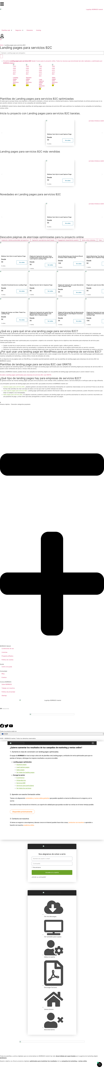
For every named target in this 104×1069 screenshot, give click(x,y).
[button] (2, 133)
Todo (100, 240)
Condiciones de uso (8, 648)
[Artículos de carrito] (52, 39)
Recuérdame (37, 867)
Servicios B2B (20, 783)
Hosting (38, 30)
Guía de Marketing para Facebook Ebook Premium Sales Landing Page (70, 256)
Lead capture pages (22, 767)
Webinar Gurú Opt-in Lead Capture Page (59, 134)
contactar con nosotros (76, 822)
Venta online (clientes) (88, 240)
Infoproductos (21, 780)
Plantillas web (6, 30)
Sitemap (4, 695)
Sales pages (20, 770)
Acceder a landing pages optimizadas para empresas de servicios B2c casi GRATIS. (25, 375)
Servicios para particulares (25, 785)
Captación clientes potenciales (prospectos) (15, 240)
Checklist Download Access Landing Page (14, 285)
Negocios (18, 30)
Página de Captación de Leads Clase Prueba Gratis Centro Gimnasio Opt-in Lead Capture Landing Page (41, 257)
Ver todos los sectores (23, 788)
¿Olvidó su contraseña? (39, 877)
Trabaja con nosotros (8, 688)
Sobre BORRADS (7, 684)
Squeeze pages (21, 764)
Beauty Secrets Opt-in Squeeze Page (41, 285)
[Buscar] (1, 56)
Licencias (4, 652)
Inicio (1, 45)
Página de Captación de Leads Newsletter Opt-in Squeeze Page (71, 285)
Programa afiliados (7, 656)
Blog (3, 673)
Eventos (4, 677)
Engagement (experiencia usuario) (68, 240)
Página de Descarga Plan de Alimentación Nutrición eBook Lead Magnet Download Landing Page (71, 314)
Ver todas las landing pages (25, 772)
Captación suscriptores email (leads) (43, 240)
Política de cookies (7, 660)
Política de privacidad (8, 692)
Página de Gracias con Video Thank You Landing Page (13, 313)
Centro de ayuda (7, 666)
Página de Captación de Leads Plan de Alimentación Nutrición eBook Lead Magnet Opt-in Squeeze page (41, 314)
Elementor (30, 30)
